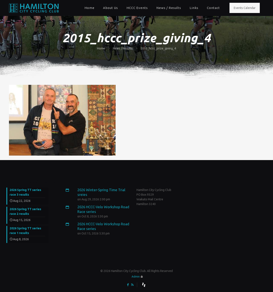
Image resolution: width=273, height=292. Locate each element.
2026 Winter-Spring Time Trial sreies (101, 192)
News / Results (123, 48)
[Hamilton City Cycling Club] (34, 8)
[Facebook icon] (127, 284)
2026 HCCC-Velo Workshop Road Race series (103, 209)
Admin (136, 276)
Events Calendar (245, 8)
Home (101, 48)
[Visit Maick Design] (144, 285)
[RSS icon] (132, 284)
